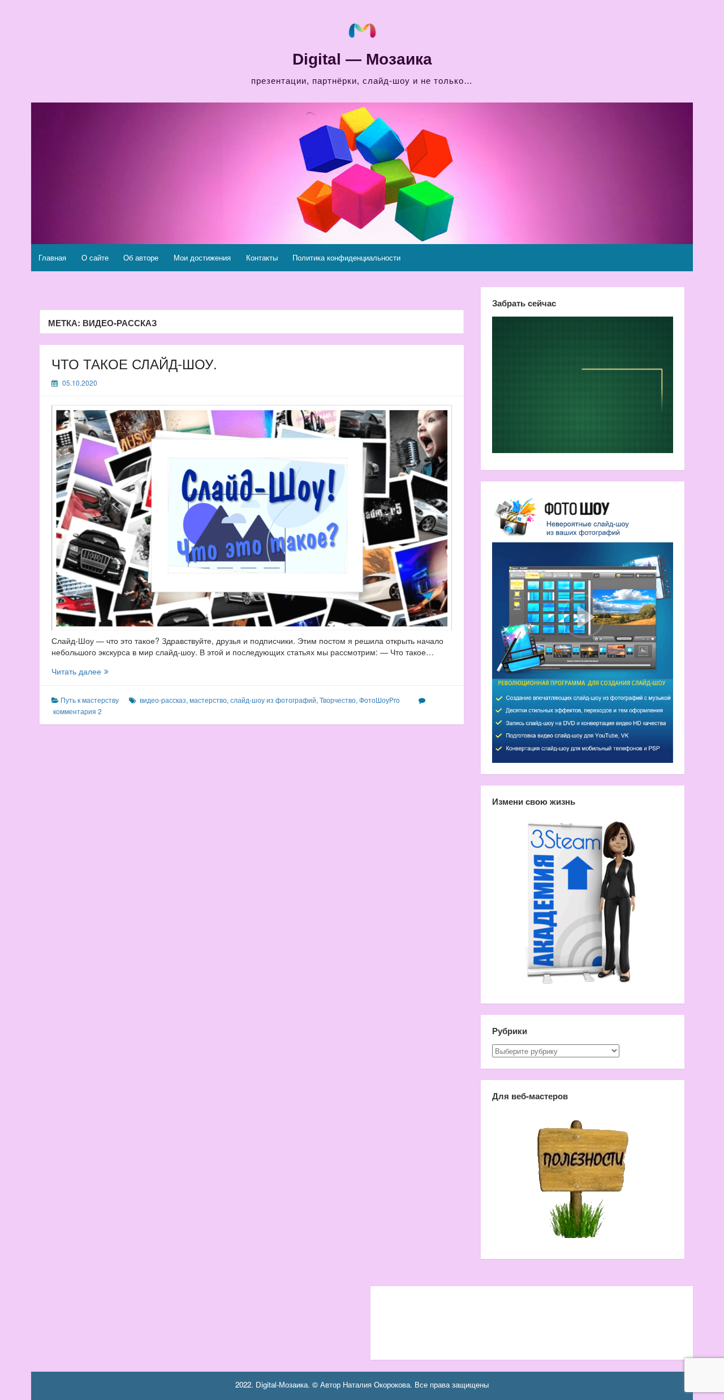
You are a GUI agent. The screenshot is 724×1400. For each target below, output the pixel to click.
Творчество (338, 700)
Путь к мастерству (90, 700)
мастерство (208, 700)
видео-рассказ (163, 700)
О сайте (95, 257)
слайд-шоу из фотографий (273, 700)
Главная (52, 257)
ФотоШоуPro (379, 700)
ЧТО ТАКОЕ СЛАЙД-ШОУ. (134, 363)
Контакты (262, 257)
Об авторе (140, 257)
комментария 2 (77, 711)
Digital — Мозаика (362, 59)
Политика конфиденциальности (346, 257)
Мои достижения (202, 257)
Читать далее (91, 671)
